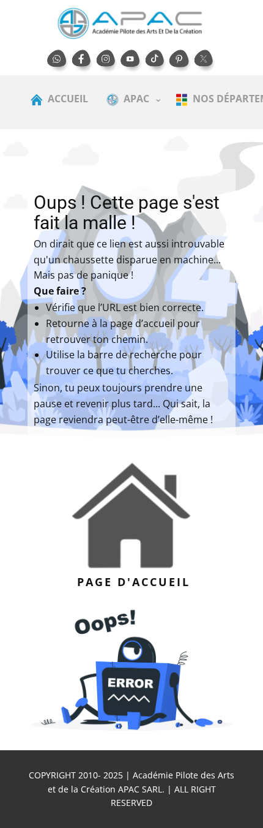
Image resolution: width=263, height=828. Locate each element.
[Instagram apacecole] (107, 61)
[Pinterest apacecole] (180, 61)
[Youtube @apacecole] (131, 61)
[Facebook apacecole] (82, 61)
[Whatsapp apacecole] (58, 61)
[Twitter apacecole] (205, 61)
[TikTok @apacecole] (156, 61)
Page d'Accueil (131, 581)
